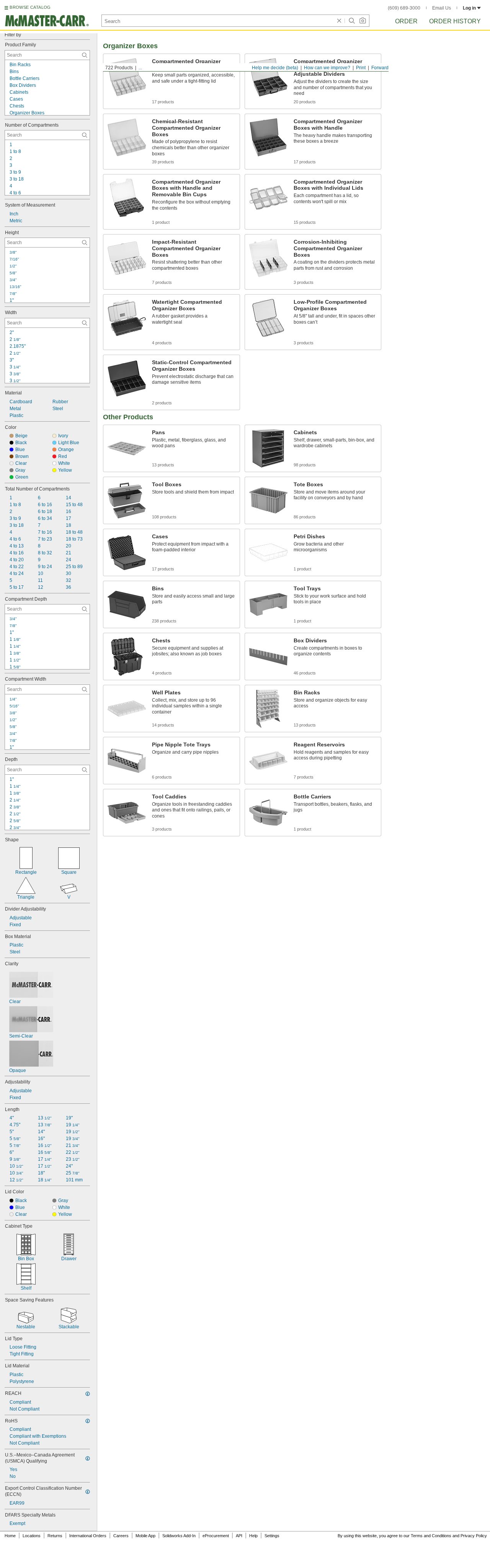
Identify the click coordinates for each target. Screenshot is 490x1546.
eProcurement (216, 1535)
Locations (32, 1535)
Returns (54, 1535)
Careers (121, 1535)
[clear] (339, 20)
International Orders (87, 1535)
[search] (84, 55)
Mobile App (145, 1535)
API (239, 1535)
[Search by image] (362, 20)
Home (10, 1535)
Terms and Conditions (431, 1535)
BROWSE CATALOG (30, 7)
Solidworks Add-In (179, 1535)
